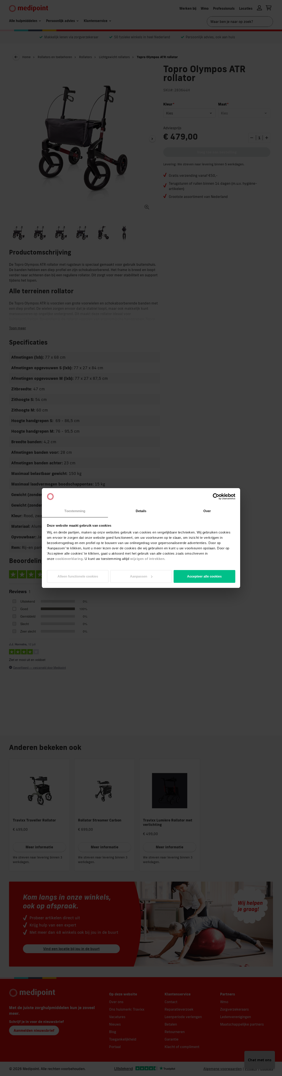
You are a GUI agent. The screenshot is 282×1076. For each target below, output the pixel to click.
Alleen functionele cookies (78, 576)
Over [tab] (207, 511)
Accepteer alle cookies (204, 576)
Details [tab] (141, 511)
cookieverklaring (69, 559)
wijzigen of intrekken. (147, 559)
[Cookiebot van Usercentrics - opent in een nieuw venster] (216, 496)
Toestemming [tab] (74, 511)
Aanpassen (138, 576)
